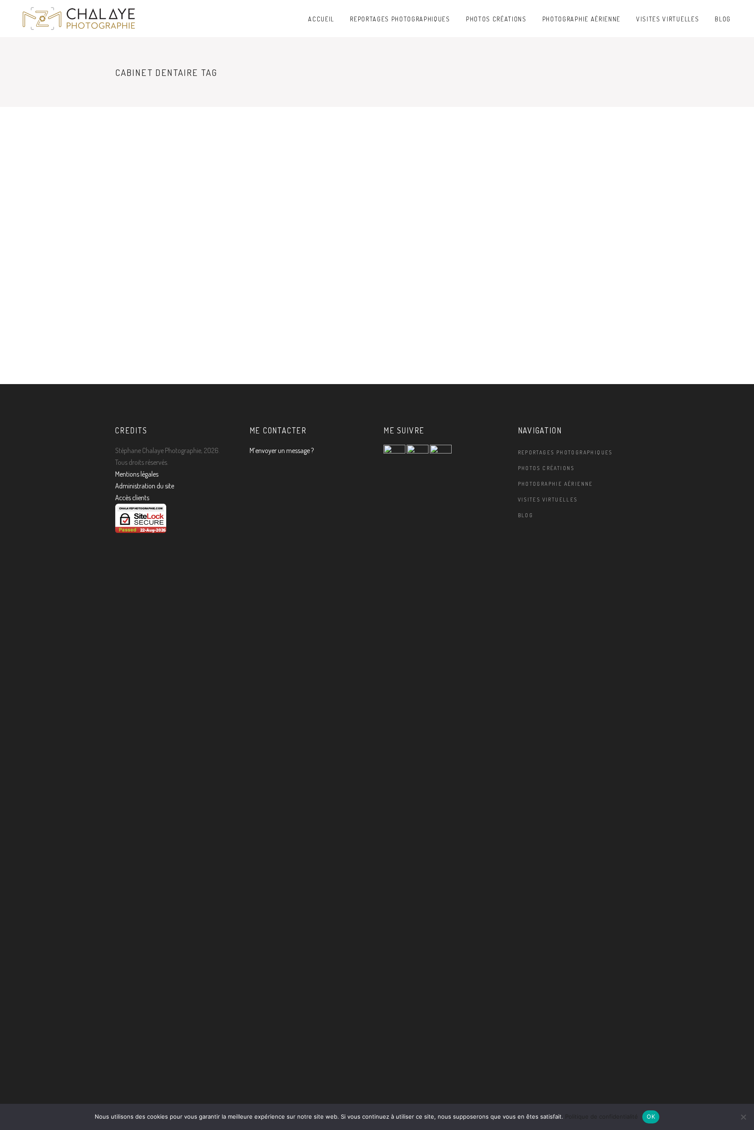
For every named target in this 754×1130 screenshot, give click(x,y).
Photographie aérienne (555, 484)
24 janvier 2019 (274, 352)
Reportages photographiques (565, 452)
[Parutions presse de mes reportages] (310, 164)
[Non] (743, 1117)
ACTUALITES (133, 202)
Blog (526, 515)
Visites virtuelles (548, 499)
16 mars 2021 (134, 330)
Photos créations (546, 468)
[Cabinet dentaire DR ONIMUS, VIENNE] (175, 153)
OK (651, 1116)
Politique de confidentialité (601, 1116)
